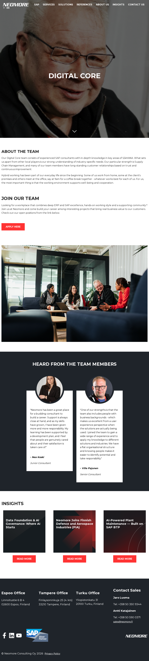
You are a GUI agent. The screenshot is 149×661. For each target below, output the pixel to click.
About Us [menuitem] (102, 4)
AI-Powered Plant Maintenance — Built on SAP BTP (124, 524)
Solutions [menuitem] (65, 4)
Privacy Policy (52, 653)
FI (4, 8)
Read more (24, 558)
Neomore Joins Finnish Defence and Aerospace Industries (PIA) (74, 524)
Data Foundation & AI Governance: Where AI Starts (23, 524)
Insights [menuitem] (118, 4)
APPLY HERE (13, 226)
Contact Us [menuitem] (136, 4)
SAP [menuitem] (36, 4)
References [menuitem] (84, 4)
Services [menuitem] (49, 4)
